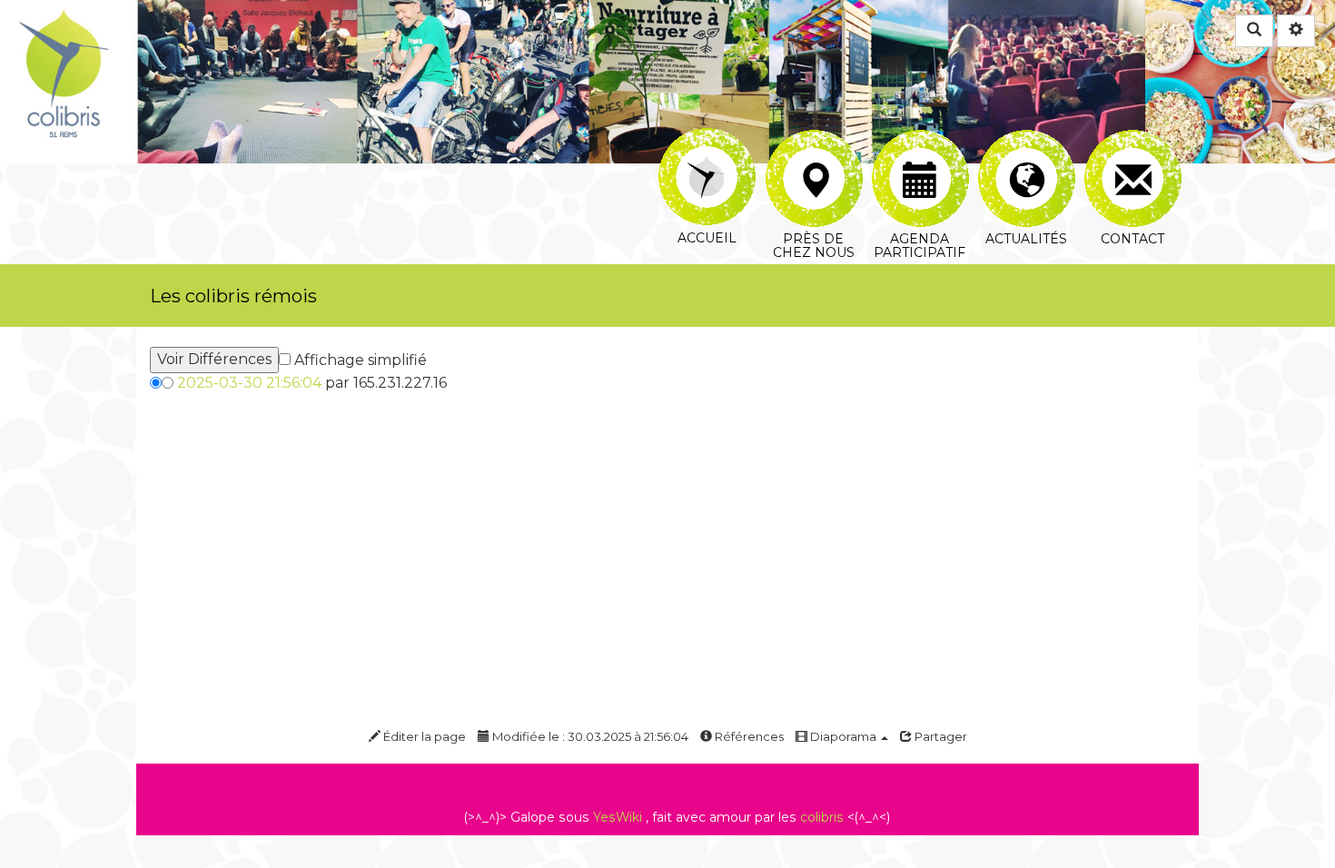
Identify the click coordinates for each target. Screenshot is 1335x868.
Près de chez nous (813, 140)
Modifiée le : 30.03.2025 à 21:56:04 (589, 736)
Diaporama (843, 736)
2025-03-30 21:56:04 (249, 382)
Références (748, 736)
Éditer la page (423, 736)
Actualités (1026, 140)
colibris (822, 817)
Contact (1132, 140)
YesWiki (617, 817)
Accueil (707, 140)
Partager (939, 736)
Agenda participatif (919, 140)
